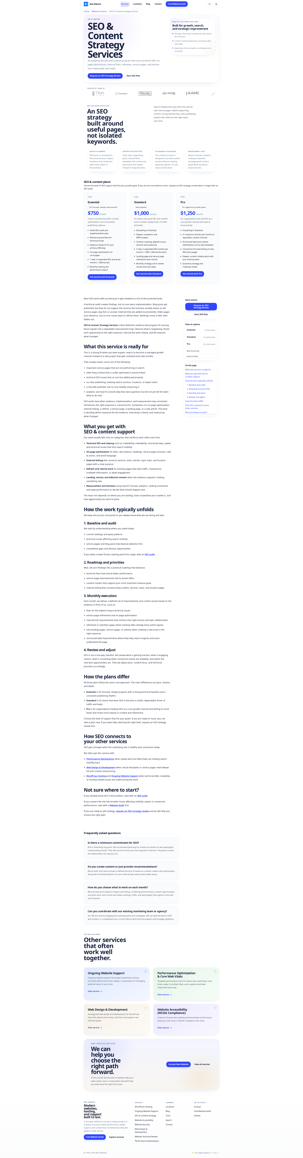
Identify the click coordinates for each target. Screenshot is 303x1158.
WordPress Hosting (96, 776)
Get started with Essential (102, 277)
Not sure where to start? (196, 412)
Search (169, 1120)
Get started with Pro (192, 273)
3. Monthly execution (196, 393)
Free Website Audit (177, 4)
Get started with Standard (148, 273)
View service (95, 991)
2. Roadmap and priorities (198, 389)
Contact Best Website (179, 1064)
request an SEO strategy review (132, 811)
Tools (168, 1115)
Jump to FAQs (192, 356)
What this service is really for (198, 369)
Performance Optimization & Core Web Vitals (176, 974)
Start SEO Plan (133, 75)
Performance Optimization (100, 758)
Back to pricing (193, 351)
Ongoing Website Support (124, 776)
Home (86, 11)
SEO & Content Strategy (145, 1115)
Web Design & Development (100, 767)
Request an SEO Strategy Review (105, 75)
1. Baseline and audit (196, 385)
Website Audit (117, 805)
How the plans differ (194, 401)
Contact (158, 4)
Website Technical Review (146, 1136)
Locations (137, 4)
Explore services (116, 1137)
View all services (202, 1064)
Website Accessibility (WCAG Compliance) (172, 1011)
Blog (148, 4)
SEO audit (150, 554)
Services (125, 4)
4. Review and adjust (196, 397)
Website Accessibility (144, 1120)
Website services (99, 11)
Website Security (142, 1124)
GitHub (197, 1115)
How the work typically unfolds (199, 380)
